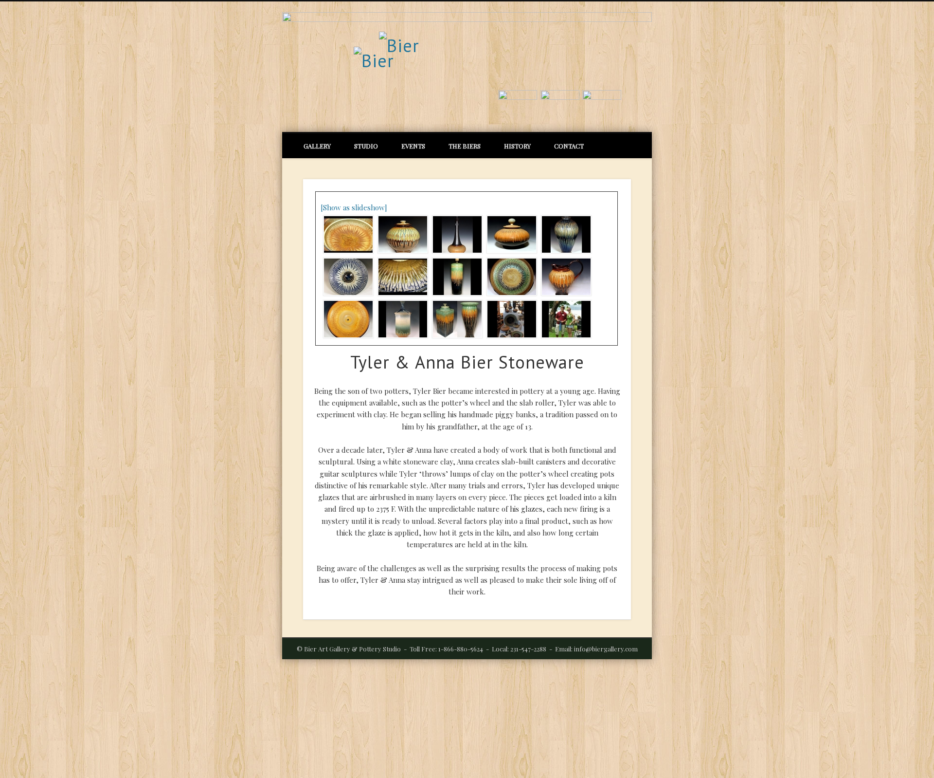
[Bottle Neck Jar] (456, 234)
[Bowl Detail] (347, 234)
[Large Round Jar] (510, 234)
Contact (569, 146)
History (517, 146)
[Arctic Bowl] (347, 277)
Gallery (317, 146)
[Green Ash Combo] (456, 319)
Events (413, 146)
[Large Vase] (565, 234)
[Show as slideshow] (354, 207)
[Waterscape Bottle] (401, 319)
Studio (366, 146)
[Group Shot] (510, 319)
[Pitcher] (565, 277)
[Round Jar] (401, 234)
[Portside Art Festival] (565, 319)
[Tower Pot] (456, 277)
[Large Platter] (510, 277)
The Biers (465, 146)
